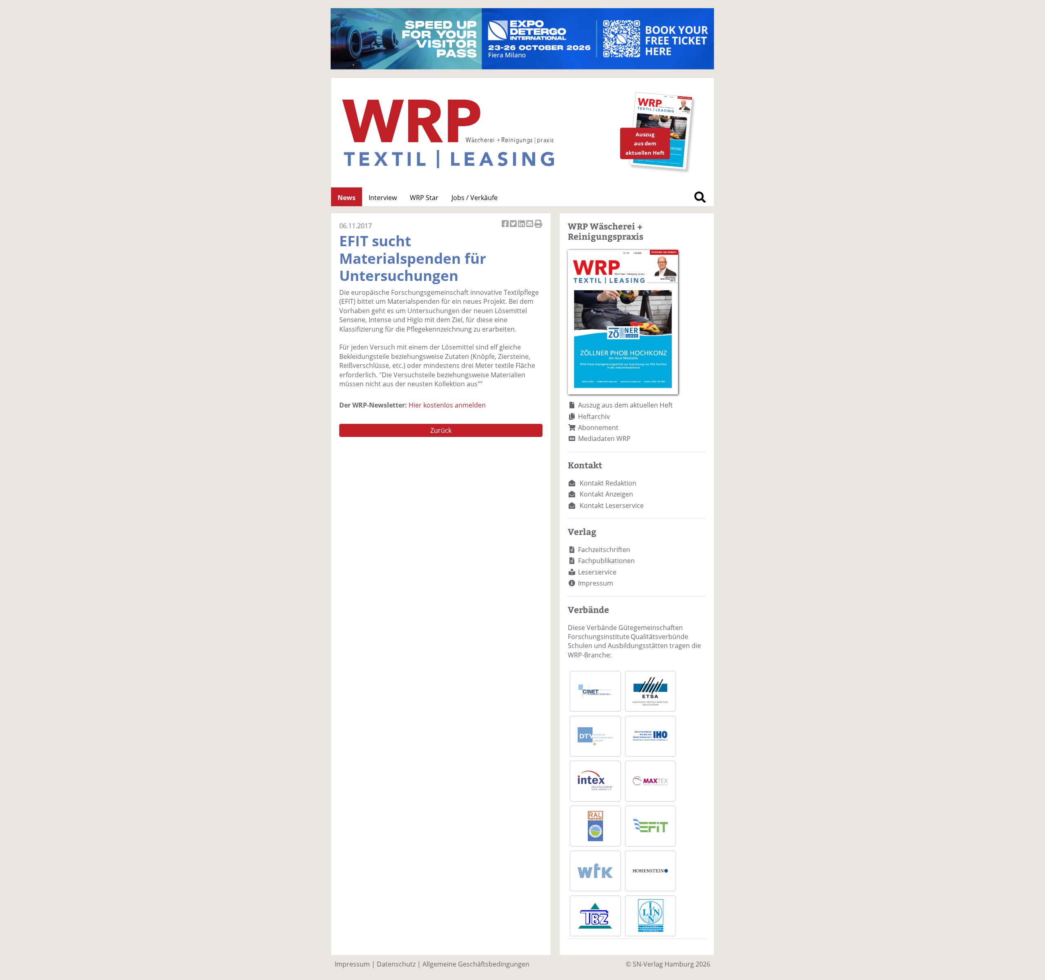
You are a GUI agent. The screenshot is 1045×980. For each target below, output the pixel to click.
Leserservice (597, 572)
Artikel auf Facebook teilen (506, 228)
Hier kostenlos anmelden (447, 405)
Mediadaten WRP (604, 438)
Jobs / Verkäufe (474, 197)
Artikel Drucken (538, 228)
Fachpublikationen (606, 560)
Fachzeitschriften (604, 549)
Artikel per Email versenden (530, 228)
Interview (383, 197)
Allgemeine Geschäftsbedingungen (475, 964)
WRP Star (424, 197)
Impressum (595, 583)
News (347, 197)
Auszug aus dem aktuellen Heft (625, 405)
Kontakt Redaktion (608, 483)
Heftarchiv (594, 416)
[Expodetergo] (522, 66)
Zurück (440, 430)
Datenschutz (396, 964)
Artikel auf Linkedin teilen (522, 228)
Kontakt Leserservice (612, 505)
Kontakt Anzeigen (606, 494)
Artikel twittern (514, 228)
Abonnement (598, 427)
